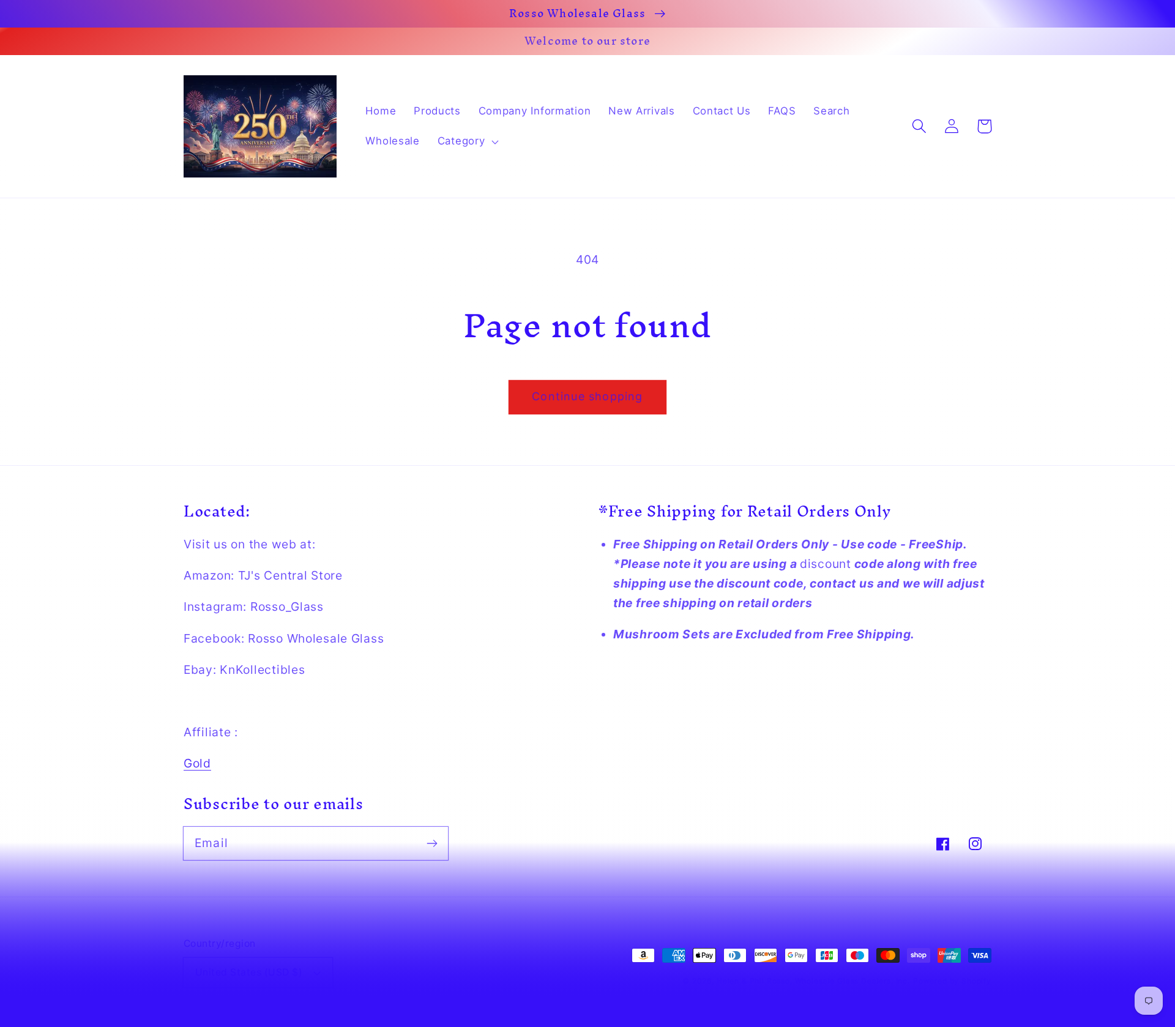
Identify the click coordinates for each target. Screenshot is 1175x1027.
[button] (466, 141)
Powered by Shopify (952, 980)
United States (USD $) (248, 972)
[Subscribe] (432, 843)
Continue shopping (587, 396)
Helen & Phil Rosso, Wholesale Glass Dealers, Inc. (813, 980)
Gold (197, 763)
